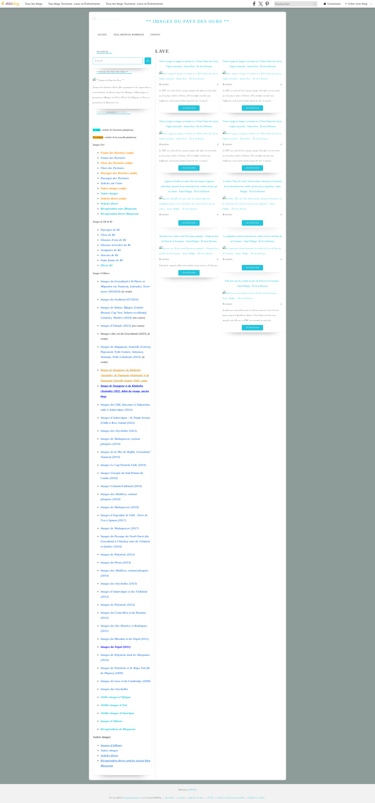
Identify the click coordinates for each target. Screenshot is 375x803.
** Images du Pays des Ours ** (187, 21)
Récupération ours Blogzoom (119, 208)
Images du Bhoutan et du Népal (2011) (125, 638)
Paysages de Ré (110, 229)
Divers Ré (107, 265)
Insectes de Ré (109, 255)
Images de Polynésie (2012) (118, 604)
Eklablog (193, 789)
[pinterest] (267, 4)
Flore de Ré (108, 234)
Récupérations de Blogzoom (118, 729)
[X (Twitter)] (260, 4)
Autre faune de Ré (112, 260)
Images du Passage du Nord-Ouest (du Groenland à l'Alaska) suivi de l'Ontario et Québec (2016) (125, 541)
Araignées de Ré (111, 250)
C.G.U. (211, 797)
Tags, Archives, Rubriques (128, 35)
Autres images (109, 193)
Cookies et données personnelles (231, 797)
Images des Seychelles (114, 689)
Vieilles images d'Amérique (117, 713)
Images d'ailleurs (111, 745)
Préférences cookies (256, 797)
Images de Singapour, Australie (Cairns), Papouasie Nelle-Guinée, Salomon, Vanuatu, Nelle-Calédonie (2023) (126, 352)
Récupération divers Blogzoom (120, 213)
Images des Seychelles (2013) (119, 583)
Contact (155, 35)
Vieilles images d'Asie (114, 705)
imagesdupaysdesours (132, 797)
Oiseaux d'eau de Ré (113, 239)
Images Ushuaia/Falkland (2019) (121, 486)
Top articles (170, 797)
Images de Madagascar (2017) (120, 528)
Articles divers (109, 203)
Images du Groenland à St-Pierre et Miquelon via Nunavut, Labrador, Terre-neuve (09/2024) (126, 286)
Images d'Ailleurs (111, 721)
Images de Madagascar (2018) (120, 507)
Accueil (102, 35)
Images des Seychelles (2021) (119, 430)
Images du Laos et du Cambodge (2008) (126, 681)
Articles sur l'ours (111, 183)
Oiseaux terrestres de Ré (116, 245)
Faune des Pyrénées (113, 157)
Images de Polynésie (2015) (118, 554)
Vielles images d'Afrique (116, 697)
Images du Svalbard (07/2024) (119, 299)
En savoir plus (189, 108)
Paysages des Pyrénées (115, 178)
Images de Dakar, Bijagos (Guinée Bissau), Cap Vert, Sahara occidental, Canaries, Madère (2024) (124, 312)
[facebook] (254, 4)
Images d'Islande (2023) (116, 325)
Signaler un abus (196, 797)
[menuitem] (102, 34)
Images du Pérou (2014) (116, 562)
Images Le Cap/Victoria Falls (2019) (123, 465)
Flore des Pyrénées (112, 168)
